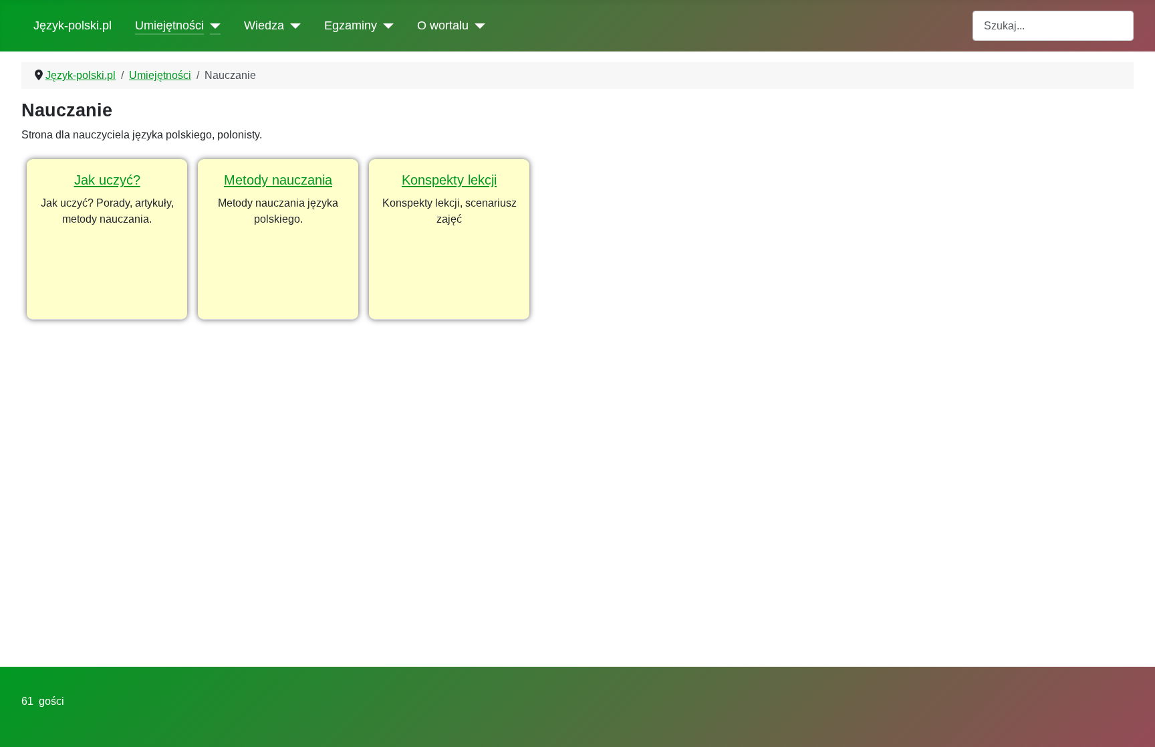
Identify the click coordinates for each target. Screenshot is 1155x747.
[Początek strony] (1131, 722)
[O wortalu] (477, 25)
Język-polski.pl (72, 25)
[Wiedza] (292, 25)
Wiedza (264, 25)
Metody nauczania (278, 180)
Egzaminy (350, 25)
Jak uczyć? (107, 180)
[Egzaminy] (385, 25)
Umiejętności (169, 25)
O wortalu (443, 25)
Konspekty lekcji (449, 180)
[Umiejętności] (212, 25)
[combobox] (1053, 26)
